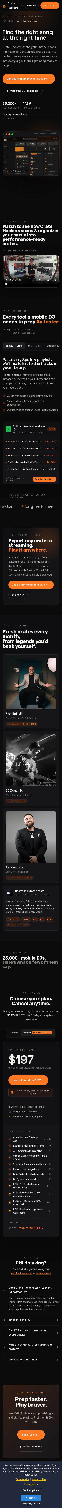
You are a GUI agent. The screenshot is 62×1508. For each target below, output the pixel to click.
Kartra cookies (39, 1479)
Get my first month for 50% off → (31, 584)
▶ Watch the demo (31, 1446)
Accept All (31, 1498)
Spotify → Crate (14, 345)
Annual (37, 1032)
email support (43, 1273)
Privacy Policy (31, 1484)
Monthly (14, 1032)
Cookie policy (22, 1479)
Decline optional (31, 1490)
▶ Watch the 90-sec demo (22, 90)
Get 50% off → (50, 5)
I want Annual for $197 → (28, 1080)
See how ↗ (18, 594)
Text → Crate (35, 345)
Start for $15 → (31, 1434)
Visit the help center (21, 1273)
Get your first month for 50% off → (29, 78)
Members (31, 5)
